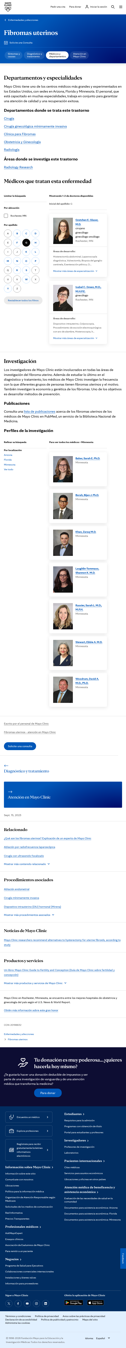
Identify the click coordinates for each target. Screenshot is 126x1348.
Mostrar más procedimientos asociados (27, 914)
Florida (8, 459)
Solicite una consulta (20, 746)
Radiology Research (18, 167)
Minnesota (9, 464)
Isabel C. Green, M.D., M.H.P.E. (88, 289)
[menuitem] (13, 55)
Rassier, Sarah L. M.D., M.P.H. (88, 607)
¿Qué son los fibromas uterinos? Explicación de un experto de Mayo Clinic (47, 838)
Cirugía (9, 118)
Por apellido (10, 224)
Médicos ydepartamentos (57, 55)
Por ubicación (11, 207)
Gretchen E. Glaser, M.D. (86, 222)
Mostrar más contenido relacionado (25, 864)
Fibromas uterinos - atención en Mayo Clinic (30, 732)
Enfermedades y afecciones (23, 19)
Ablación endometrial (16, 889)
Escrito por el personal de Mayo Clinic (26, 723)
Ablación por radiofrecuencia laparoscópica (29, 847)
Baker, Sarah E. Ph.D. (87, 458)
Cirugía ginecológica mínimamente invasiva (35, 126)
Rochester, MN (18, 215)
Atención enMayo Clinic (79, 55)
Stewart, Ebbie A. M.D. (88, 642)
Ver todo (8, 469)
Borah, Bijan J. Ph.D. (87, 495)
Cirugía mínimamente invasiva (21, 897)
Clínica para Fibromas (20, 134)
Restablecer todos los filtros (23, 300)
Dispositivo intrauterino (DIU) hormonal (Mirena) (32, 906)
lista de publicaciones (39, 411)
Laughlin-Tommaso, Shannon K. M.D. (87, 570)
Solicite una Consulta (21, 42)
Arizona (8, 454)
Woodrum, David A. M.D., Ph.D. (87, 681)
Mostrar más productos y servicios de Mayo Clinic (33, 983)
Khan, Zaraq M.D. (85, 531)
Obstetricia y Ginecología (22, 142)
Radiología (11, 149)
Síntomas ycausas (14, 55)
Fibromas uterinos (31, 32)
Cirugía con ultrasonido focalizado (24, 855)
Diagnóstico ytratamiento (34, 55)
